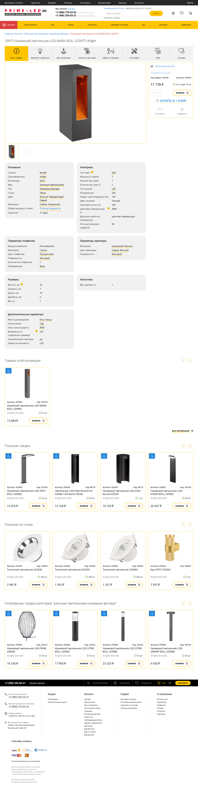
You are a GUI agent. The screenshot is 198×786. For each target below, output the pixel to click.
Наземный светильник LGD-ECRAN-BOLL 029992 (166, 492)
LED (114, 172)
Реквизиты (161, 705)
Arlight (43, 176)
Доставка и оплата (14, 2)
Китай (43, 172)
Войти (190, 2)
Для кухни (88, 726)
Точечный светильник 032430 (24, 569)
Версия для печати (165, 66)
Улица (48, 319)
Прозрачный (56, 196)
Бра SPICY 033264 (160, 569)
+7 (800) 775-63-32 (75, 12)
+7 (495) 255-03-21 (75, 15)
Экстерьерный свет (92, 714)
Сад (42, 323)
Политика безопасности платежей (25, 761)
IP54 (42, 327)
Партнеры (161, 714)
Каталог (11, 25)
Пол (42, 319)
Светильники (89, 702)
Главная (9, 33)
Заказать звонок (37, 683)
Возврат (52, 2)
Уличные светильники (36, 33)
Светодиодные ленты (93, 720)
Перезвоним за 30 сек (114, 8)
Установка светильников (131, 702)
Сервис (125, 694)
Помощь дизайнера (129, 708)
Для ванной (89, 735)
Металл (129, 246)
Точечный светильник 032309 (72, 569)
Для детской (89, 729)
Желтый (44, 196)
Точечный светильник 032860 (120, 569)
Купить (180, 93)
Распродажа (53, 699)
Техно (43, 192)
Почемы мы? (162, 699)
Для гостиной (89, 732)
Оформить (183, 683)
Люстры (87, 699)
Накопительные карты (57, 702)
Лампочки (88, 717)
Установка (85, 2)
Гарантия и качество (129, 705)
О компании (164, 694)
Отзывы (68, 2)
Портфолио (161, 702)
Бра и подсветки (91, 705)
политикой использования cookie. (27, 774)
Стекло (43, 204)
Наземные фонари (59, 33)
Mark (42, 180)
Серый (43, 200)
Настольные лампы (92, 708)
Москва (71, 9)
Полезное (161, 711)
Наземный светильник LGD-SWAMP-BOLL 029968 (166, 650)
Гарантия (35, 2)
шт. (164, 683)
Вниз (42, 266)
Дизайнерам (104, 2)
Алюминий (54, 204)
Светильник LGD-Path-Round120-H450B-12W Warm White (74, 492)
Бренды (122, 2)
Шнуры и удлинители (93, 723)
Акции (52, 694)
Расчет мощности (51, 208)
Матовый (45, 258)
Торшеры (88, 711)
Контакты (139, 2)
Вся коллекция (180, 431)
